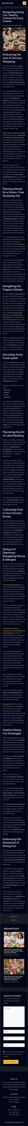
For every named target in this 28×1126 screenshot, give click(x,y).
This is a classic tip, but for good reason (14, 133)
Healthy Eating (7, 955)
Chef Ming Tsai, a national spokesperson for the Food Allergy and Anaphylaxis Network (14, 630)
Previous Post (14, 916)
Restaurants (6, 704)
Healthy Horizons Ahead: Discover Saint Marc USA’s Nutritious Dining (13, 951)
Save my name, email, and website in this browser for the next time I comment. (14, 1054)
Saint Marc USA (7, 3)
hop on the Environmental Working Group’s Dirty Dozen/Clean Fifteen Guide (13, 315)
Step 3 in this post (19, 244)
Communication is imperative (11, 585)
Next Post (14, 920)
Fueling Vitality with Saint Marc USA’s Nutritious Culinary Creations (13, 978)
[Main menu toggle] (24, 3)
